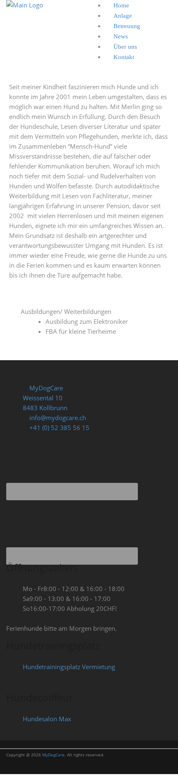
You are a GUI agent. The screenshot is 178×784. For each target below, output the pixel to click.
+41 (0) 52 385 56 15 (58, 427)
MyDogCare (53, 755)
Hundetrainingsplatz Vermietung (69, 667)
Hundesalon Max (47, 719)
